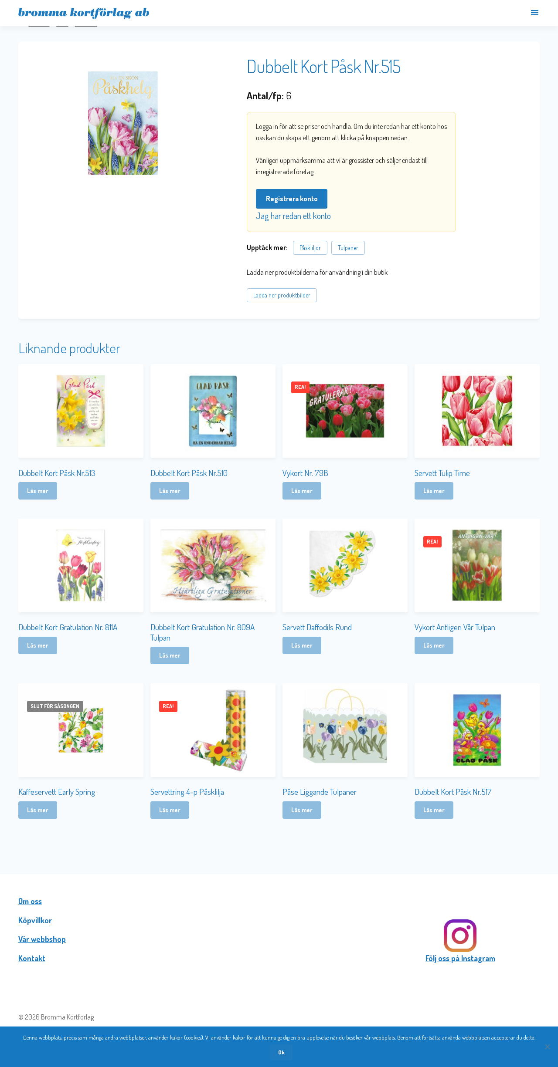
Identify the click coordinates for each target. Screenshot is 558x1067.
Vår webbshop (42, 939)
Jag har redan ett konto (293, 215)
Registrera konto (292, 198)
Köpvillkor (35, 920)
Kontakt (31, 958)
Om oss (30, 901)
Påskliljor (310, 247)
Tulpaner (348, 247)
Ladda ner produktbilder (281, 295)
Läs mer (37, 490)
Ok (281, 1052)
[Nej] (547, 1046)
